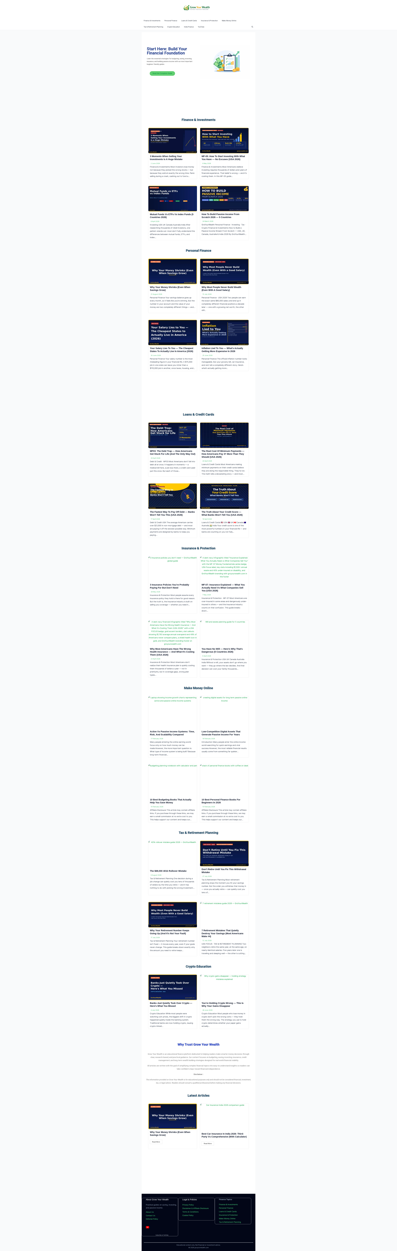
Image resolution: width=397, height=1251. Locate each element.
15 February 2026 (157, 806)
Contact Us (150, 1216)
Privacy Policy (188, 1205)
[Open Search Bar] (252, 27)
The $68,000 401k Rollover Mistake (168, 871)
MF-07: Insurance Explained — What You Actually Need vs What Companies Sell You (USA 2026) (223, 587)
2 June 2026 (155, 163)
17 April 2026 (155, 519)
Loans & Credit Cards (189, 21)
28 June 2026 (207, 1010)
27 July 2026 (207, 876)
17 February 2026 (157, 738)
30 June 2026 (156, 355)
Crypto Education (173, 27)
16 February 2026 (208, 738)
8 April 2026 (155, 221)
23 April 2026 (155, 659)
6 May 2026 (206, 163)
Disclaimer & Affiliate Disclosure (195, 1208)
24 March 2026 (207, 221)
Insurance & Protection (209, 21)
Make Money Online (229, 21)
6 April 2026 (206, 656)
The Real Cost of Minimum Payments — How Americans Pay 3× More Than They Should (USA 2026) (223, 454)
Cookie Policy (187, 1215)
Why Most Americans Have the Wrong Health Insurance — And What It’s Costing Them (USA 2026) (172, 652)
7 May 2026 (206, 595)
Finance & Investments (152, 21)
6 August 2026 (156, 875)
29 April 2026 (155, 458)
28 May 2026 (155, 592)
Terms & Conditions (190, 1212)
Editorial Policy (152, 1219)
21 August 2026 (156, 294)
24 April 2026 (207, 461)
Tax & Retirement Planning (153, 27)
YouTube (201, 27)
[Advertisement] (198, 100)
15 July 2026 (207, 294)
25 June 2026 (207, 355)
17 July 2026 (155, 937)
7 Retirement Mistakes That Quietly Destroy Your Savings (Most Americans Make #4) (222, 933)
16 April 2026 (207, 519)
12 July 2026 (207, 940)
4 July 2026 (155, 1010)
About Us (150, 1212)
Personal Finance (170, 21)
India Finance (189, 27)
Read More (156, 1142)
